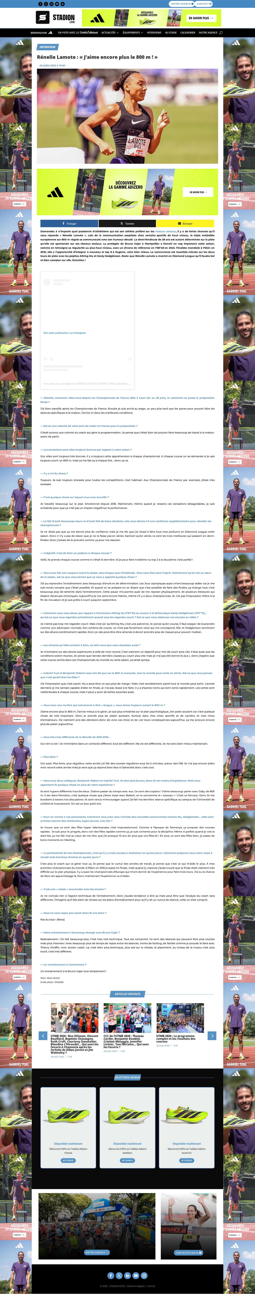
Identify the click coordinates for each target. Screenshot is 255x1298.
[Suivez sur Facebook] (40, 4)
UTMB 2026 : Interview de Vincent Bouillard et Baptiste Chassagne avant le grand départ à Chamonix (180, 1040)
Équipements (131, 32)
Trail (70, 1051)
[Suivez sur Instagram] (51, 4)
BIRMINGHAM (39, 33)
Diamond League (183, 256)
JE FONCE (68, 1160)
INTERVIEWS (154, 32)
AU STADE (171, 32)
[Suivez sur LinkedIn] (63, 4)
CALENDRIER (187, 32)
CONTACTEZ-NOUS (187, 1252)
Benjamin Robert (74, 673)
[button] (43, 1035)
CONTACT (203, 3)
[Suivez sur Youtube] (57, 4)
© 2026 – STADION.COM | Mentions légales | (123, 1286)
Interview (47, 47)
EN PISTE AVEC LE (69, 32)
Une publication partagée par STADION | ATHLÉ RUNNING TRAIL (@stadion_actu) (88, 383)
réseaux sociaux (165, 231)
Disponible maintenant (68, 1143)
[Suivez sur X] (46, 4)
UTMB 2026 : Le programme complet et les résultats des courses (123, 1038)
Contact (151, 1286)
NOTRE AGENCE (181, 3)
